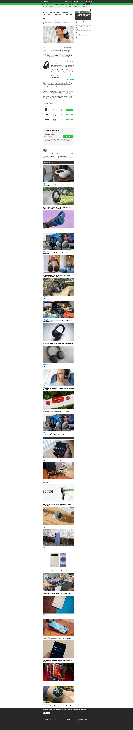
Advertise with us (69, 721)
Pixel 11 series (59, 6)
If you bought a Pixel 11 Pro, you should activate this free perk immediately (82, 23)
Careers (56, 719)
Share (45, 47)
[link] (46, 65)
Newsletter (71, 47)
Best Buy (66, 53)
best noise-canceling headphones (55, 100)
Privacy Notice (48, 140)
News (44, 18)
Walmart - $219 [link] (61, 77)
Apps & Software (72, 4)
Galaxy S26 (85, 6)
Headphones (53, 9)
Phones (50, 4)
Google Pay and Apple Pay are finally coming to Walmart (83, 37)
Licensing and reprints (82, 721)
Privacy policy (68, 717)
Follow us (66, 47)
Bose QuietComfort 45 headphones (66, 91)
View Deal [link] (69, 109)
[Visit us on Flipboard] (77, 1)
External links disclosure (82, 719)
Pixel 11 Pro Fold (77, 6)
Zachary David (49, 18)
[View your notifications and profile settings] (86, 2)
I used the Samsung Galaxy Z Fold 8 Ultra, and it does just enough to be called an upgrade (83, 33)
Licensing (68, 719)
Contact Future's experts (59, 717)
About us (44, 721)
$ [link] (69, 61)
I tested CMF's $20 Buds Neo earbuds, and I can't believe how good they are (83, 28)
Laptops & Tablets (63, 4)
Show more (59, 122)
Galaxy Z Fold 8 (68, 6)
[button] (90, 1)
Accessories (79, 4)
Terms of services (57, 139)
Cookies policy (80, 717)
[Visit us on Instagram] (76, 1)
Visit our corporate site (82, 709)
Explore (46, 4)
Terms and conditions (46, 717)
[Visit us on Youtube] (74, 1)
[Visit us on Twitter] (72, 1)
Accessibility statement (47, 719)
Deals (88, 4)
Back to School (51, 6)
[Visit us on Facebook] (71, 1)
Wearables (56, 4)
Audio (84, 4)
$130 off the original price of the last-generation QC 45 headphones (59, 54)
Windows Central (46, 723)
